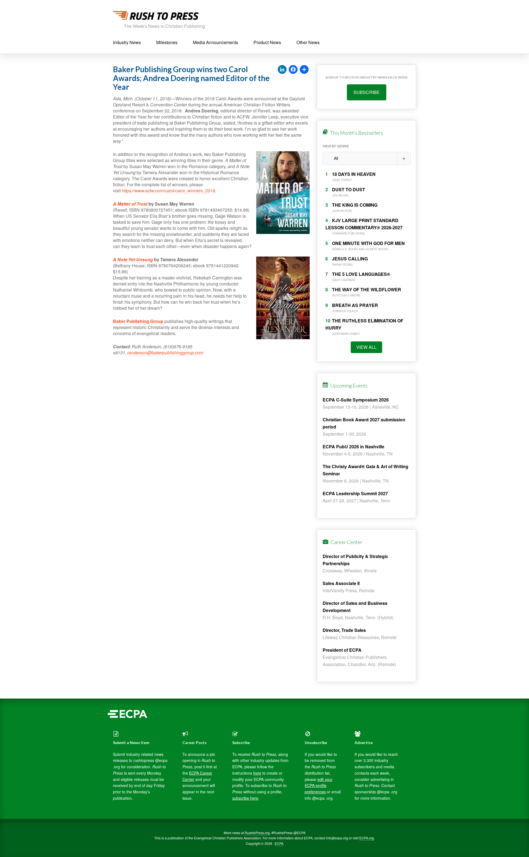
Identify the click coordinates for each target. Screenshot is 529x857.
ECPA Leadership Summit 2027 (355, 493)
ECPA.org (366, 838)
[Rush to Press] (156, 17)
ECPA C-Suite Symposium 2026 (356, 400)
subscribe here (245, 798)
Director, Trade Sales (344, 630)
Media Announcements (215, 42)
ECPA (279, 843)
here (257, 773)
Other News (308, 42)
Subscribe (366, 92)
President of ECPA (342, 650)
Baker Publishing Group (138, 321)
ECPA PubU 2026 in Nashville (353, 446)
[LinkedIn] (282, 69)
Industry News (127, 42)
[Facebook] (293, 69)
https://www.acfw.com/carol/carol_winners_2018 (168, 190)
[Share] (304, 69)
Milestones (166, 42)
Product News (267, 42)
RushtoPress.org (257, 832)
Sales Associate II (341, 583)
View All (366, 347)
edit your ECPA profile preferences (319, 786)
